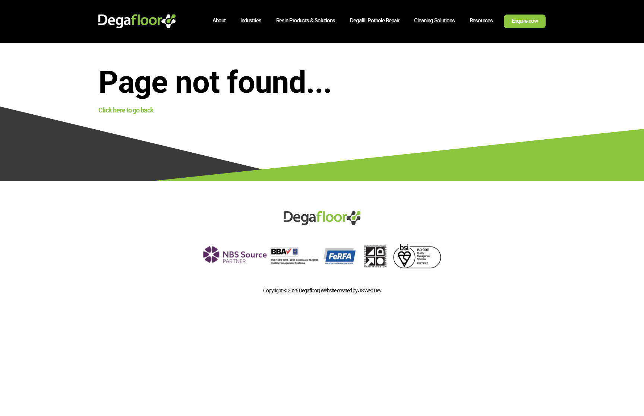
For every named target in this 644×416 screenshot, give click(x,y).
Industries (250, 20)
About (218, 20)
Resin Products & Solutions (305, 20)
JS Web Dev (369, 290)
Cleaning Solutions (434, 20)
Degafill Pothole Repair (374, 20)
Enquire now (525, 21)
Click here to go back (126, 110)
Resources (481, 20)
